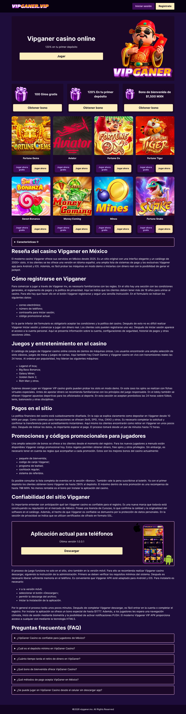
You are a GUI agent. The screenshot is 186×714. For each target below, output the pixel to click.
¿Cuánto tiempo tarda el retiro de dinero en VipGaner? (48, 658)
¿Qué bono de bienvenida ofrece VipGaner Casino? (47, 669)
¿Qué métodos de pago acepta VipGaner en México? (48, 679)
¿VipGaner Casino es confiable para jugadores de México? (51, 638)
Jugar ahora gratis (22, 168)
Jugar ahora (40, 168)
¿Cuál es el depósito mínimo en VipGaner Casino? (46, 648)
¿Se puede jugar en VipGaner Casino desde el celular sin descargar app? (59, 690)
